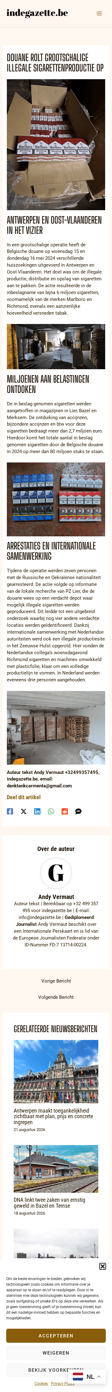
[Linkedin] (37, 811)
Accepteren (56, 1336)
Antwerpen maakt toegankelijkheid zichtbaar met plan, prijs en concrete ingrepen (53, 1116)
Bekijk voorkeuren (56, 1370)
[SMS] (78, 811)
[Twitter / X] (24, 811)
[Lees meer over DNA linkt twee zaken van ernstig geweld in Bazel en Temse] (56, 1168)
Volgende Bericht (56, 997)
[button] (103, 1266)
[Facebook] (10, 811)
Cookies (41, 1383)
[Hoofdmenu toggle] (99, 13)
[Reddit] (65, 811)
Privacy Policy (63, 1383)
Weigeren (56, 1353)
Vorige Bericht (56, 981)
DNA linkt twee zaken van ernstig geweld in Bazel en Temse (49, 1202)
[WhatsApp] (51, 811)
